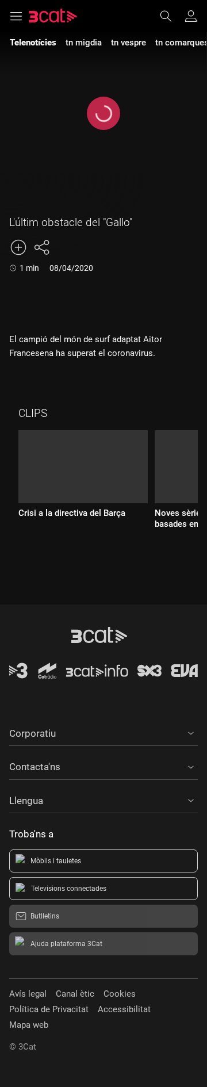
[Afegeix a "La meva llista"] (18, 247)
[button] (103, 731)
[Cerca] (171, 16)
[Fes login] (191, 16)
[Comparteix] (41, 247)
